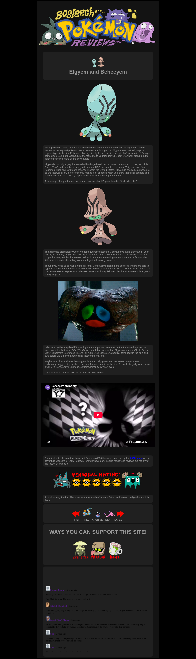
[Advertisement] (93, 576)
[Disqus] (98, 618)
